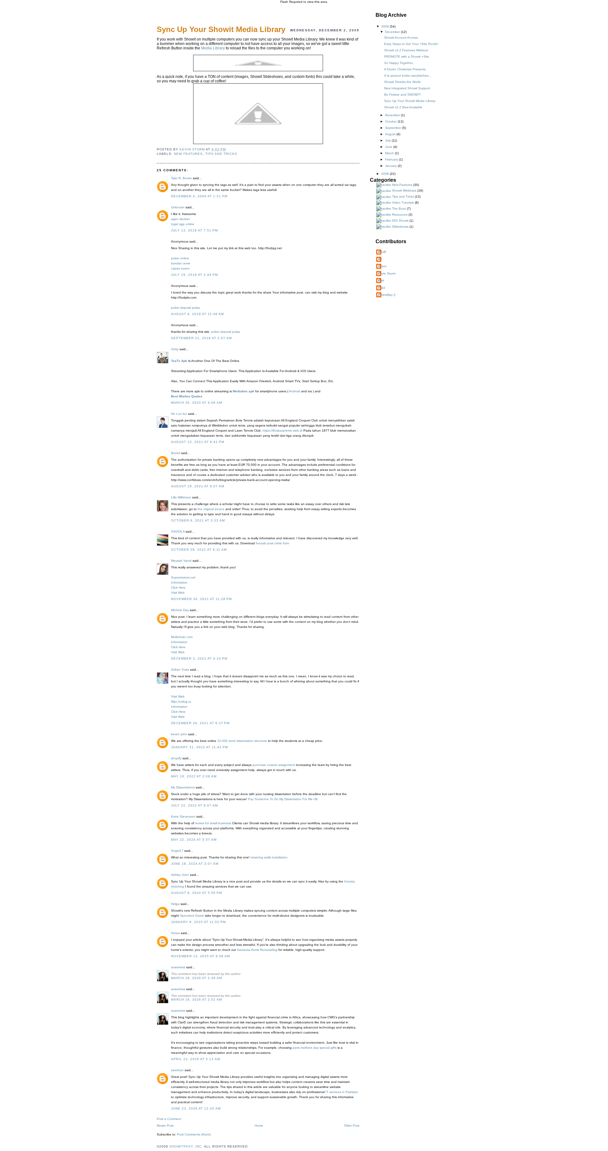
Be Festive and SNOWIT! (402, 94)
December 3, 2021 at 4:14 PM (199, 658)
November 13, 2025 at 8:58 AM (200, 956)
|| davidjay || (387, 294)
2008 (385, 173)
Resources (400, 214)
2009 (385, 26)
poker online (180, 258)
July (388, 140)
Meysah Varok (181, 560)
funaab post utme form (272, 543)
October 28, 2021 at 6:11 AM (199, 549)
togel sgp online (182, 224)
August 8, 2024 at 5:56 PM (196, 893)
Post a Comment (169, 1119)
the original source (211, 509)
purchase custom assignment (273, 765)
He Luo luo (179, 413)
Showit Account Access (401, 37)
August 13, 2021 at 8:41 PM (197, 442)
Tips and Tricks (221, 153)
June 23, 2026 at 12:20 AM (196, 1108)
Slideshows (400, 226)
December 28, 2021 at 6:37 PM (200, 723)
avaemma (178, 967)
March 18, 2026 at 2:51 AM (196, 999)
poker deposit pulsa (185, 307)
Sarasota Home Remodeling (257, 950)
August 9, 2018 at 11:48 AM (197, 314)
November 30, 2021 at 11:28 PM (201, 599)
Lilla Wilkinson (181, 497)
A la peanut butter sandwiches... (407, 75)
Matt (381, 280)
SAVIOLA (178, 531)
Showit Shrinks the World (402, 82)
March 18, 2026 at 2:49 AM (196, 978)
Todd (381, 287)
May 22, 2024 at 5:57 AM (194, 839)
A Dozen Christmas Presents (405, 69)
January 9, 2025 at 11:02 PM (198, 922)
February (392, 159)
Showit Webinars (404, 190)
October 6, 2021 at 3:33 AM (198, 520)
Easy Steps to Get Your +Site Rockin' (411, 44)
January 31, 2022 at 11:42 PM (199, 747)
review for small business (213, 823)
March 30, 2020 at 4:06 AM (196, 402)
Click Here (178, 587)
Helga (175, 904)
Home (259, 1125)
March (390, 153)
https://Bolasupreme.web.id (282, 430)
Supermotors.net (183, 577)
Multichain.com (182, 637)
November (393, 115)
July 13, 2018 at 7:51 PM (194, 230)
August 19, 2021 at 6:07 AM (197, 486)
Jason (382, 266)
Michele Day (180, 610)
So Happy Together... (399, 63)
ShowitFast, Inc (185, 1146)
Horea (175, 933)
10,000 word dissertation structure (242, 741)
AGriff (382, 252)
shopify (176, 758)
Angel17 (177, 850)
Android (294, 391)
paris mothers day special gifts (315, 1047)
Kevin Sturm (387, 273)
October (391, 121)
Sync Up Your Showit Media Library (409, 101)
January (391, 166)
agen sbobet (180, 219)
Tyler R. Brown (181, 178)
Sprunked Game (192, 915)
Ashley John (180, 874)
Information (179, 582)
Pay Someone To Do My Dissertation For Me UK (283, 799)
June (389, 147)
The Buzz (399, 208)
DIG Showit (400, 220)
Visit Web (178, 592)
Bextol (175, 453)
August (390, 134)
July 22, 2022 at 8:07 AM (194, 805)
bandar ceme (180, 263)
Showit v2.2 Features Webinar (406, 50)
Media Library (213, 48)
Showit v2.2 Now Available (403, 107)
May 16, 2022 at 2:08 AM (194, 776)
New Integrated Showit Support (407, 88)
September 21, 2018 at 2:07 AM (201, 338)
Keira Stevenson (183, 816)
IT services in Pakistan (342, 1092)
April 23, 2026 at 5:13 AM (195, 1059)
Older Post (351, 1125)
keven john (179, 734)
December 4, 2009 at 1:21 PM (199, 196)
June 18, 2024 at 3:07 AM (194, 863)
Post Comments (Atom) (194, 1134)
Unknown (178, 207)
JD (380, 259)
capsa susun (180, 268)
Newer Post (165, 1125)
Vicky (175, 349)
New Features (188, 153)
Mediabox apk (243, 391)
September (393, 128)
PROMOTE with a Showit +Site (406, 56)
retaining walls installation (269, 857)
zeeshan (177, 1070)
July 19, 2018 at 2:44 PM (194, 274)
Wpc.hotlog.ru (181, 701)
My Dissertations (183, 787)
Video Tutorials (403, 202)
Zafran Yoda (180, 669)
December (393, 32)
